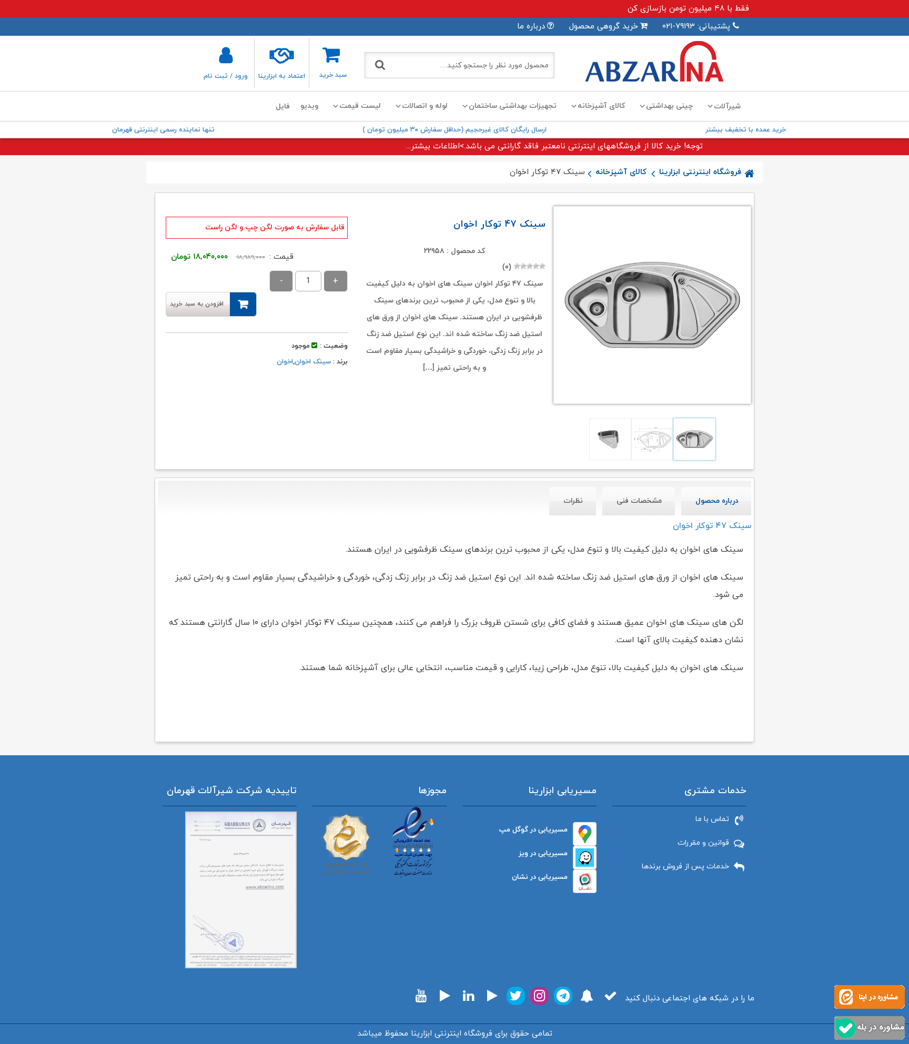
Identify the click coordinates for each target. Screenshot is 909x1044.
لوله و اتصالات (425, 106)
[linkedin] (468, 995)
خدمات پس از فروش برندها (685, 866)
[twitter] (516, 995)
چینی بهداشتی (669, 106)
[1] (542, 266)
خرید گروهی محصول (603, 26)
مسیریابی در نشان (540, 877)
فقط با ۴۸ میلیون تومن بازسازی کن (688, 8)
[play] (492, 995)
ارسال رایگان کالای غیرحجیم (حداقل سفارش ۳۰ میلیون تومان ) (454, 130)
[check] (610, 995)
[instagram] (539, 995)
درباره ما (531, 26)
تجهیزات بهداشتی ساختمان (513, 106)
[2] (536, 266)
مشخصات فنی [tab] (639, 501)
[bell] (586, 995)
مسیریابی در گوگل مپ (533, 830)
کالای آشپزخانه (601, 106)
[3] (530, 266)
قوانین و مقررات (703, 843)
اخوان (285, 362)
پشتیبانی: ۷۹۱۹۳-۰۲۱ (696, 26)
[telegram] (563, 995)
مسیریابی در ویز (543, 853)
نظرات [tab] (573, 501)
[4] (523, 266)
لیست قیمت (360, 106)
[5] (517, 266)
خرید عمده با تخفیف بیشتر (745, 130)
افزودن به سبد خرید (197, 304)
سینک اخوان (313, 362)
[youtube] (421, 995)
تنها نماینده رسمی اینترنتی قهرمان (163, 130)
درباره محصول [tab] (717, 501)
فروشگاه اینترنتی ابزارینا (700, 172)
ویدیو (309, 106)
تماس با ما (712, 819)
